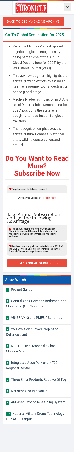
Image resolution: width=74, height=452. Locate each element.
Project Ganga (19, 289)
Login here (49, 197)
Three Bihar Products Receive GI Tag (36, 380)
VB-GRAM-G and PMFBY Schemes (34, 318)
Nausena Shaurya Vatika (27, 391)
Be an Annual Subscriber (37, 263)
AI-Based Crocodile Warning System (36, 402)
